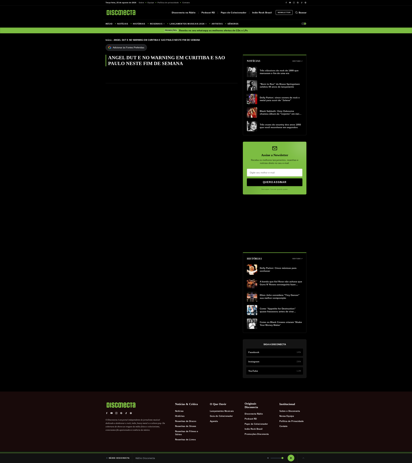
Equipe (151, 3)
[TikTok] (302, 3)
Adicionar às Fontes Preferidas (128, 47)
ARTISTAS (217, 24)
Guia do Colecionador (221, 416)
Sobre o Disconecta (289, 411)
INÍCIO (109, 24)
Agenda (214, 421)
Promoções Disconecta (257, 434)
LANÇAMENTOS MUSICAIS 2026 (187, 24)
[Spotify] (305, 3)
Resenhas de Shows (185, 426)
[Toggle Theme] (303, 23)
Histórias (179, 416)
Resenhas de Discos (185, 421)
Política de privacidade (168, 3)
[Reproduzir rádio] (291, 458)
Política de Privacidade (291, 421)
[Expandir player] (303, 458)
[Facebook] (286, 3)
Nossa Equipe (286, 416)
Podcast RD (208, 12)
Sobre (141, 3)
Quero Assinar (274, 182)
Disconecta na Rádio (184, 12)
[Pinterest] (298, 3)
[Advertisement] (274, 223)
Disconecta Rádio (254, 414)
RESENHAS (156, 24)
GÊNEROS (233, 24)
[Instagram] (294, 3)
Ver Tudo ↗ (297, 61)
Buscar (302, 12)
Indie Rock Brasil (262, 12)
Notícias (179, 411)
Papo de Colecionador (233, 12)
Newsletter (284, 12)
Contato (186, 3)
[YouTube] (290, 3)
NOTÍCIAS (122, 24)
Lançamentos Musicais (222, 411)
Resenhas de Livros (185, 439)
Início (109, 40)
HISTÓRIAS (139, 24)
